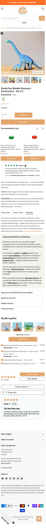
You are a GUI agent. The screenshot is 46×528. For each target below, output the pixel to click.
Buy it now (22, 122)
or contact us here (6, 467)
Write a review (32, 374)
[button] (6, 95)
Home (3, 28)
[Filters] (3, 393)
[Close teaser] (13, 523)
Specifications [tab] (5, 213)
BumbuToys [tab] (29, 213)
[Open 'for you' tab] (39, 518)
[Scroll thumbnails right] (43, 80)
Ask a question (32, 379)
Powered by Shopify (22, 519)
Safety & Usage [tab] (18, 213)
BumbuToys (6, 104)
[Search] (42, 18)
